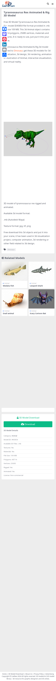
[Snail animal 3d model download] (14, 299)
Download (29, 424)
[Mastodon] (4, 34)
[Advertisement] (28, 94)
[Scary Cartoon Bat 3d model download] (41, 299)
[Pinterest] (4, 39)
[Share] (4, 54)
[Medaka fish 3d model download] (14, 271)
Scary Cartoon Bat (38, 313)
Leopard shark (36, 286)
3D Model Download (16, 674)
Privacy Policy (39, 674)
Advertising (49, 674)
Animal (6, 283)
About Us (28, 674)
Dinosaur (18, 50)
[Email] (4, 49)
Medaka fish (8, 286)
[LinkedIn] (4, 44)
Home (4, 674)
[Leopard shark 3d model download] (41, 271)
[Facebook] (4, 29)
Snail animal (8, 313)
